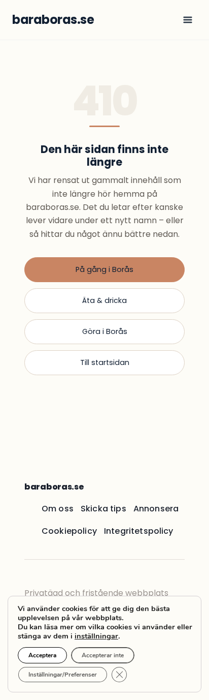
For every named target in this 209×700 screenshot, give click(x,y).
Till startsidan (104, 362)
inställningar (96, 636)
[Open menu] (187, 19)
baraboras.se (54, 487)
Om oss (58, 508)
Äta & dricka (104, 300)
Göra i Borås (104, 331)
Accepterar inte (103, 655)
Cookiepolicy (69, 531)
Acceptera (42, 655)
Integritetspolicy (138, 531)
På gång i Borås (104, 269)
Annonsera (156, 508)
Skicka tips (103, 508)
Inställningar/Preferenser (62, 675)
